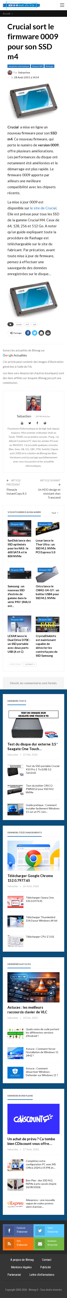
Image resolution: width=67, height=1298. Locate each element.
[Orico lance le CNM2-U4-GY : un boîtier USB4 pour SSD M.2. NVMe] (47, 574)
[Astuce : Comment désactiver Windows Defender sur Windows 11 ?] (15, 1073)
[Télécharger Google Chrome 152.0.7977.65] (33, 856)
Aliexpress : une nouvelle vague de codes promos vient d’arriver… (40, 1203)
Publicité (45, 1267)
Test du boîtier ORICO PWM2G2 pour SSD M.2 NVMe (40, 789)
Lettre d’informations (41, 1275)
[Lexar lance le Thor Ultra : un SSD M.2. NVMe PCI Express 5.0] (47, 528)
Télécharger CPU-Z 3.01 (40, 936)
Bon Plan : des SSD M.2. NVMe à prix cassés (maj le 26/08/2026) (41, 1184)
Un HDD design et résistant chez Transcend (49, 493)
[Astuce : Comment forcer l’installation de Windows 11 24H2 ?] (15, 1053)
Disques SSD (37, 66)
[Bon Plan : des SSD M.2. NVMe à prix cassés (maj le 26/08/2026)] (15, 1185)
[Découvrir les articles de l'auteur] (33, 403)
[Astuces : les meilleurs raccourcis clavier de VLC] (33, 987)
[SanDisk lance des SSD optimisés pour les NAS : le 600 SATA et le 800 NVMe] (19, 528)
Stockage (49, 66)
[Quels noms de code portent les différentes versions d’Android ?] (15, 1033)
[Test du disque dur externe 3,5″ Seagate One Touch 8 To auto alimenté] (33, 724)
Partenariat (14, 1275)
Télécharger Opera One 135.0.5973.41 (40, 899)
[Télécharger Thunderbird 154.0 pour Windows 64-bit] (15, 922)
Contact (46, 1260)
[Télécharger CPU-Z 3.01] (15, 941)
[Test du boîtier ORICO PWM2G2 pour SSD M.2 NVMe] (15, 790)
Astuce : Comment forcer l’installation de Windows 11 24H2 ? (42, 1052)
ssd (34, 324)
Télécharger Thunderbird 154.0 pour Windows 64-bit (42, 919)
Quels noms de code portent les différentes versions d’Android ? (42, 1032)
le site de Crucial (43, 208)
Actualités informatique (19, 66)
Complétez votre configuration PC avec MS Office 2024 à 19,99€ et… (41, 1164)
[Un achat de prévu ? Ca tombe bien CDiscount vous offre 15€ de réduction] (33, 1119)
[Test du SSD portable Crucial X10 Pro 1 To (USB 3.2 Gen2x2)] (15, 770)
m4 (27, 324)
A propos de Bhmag (22, 1260)
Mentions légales (21, 1267)
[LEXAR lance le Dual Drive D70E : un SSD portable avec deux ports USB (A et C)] (19, 624)
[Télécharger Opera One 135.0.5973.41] (15, 902)
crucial (19, 324)
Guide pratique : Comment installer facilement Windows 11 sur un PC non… (43, 808)
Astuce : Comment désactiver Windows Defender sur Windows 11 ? (42, 1072)
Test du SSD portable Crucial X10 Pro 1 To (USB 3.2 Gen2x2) (42, 769)
